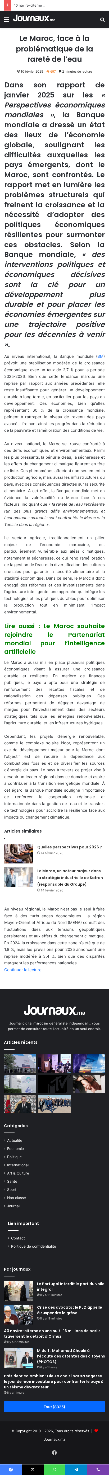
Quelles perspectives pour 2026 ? (69, 847)
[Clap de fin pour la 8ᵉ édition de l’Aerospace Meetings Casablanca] (20, 1063)
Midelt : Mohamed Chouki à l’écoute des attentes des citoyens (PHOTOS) (71, 1356)
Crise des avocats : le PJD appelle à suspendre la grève (69, 1310)
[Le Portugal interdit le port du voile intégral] (18, 1291)
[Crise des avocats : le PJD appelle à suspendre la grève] (18, 1314)
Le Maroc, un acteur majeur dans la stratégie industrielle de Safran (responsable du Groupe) (70, 877)
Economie (15, 1149)
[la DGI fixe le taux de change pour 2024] (20, 1084)
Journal (13, 1206)
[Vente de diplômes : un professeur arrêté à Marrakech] (89, 1084)
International (18, 1165)
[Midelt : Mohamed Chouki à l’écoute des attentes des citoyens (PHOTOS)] (18, 1358)
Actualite (14, 1140)
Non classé (16, 1198)
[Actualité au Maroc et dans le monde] (34, 19)
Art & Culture (18, 1173)
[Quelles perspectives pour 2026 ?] (18, 853)
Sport (11, 1189)
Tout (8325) (54, 1406)
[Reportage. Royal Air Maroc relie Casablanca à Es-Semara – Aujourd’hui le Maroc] (54, 1104)
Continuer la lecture (23, 969)
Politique (14, 1157)
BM (100, 356)
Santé (12, 1181)
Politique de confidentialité (33, 1246)
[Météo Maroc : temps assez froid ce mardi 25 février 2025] (89, 1063)
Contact (18, 1238)
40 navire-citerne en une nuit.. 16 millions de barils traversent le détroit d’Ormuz (52, 1333)
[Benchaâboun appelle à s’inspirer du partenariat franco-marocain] (54, 1063)
